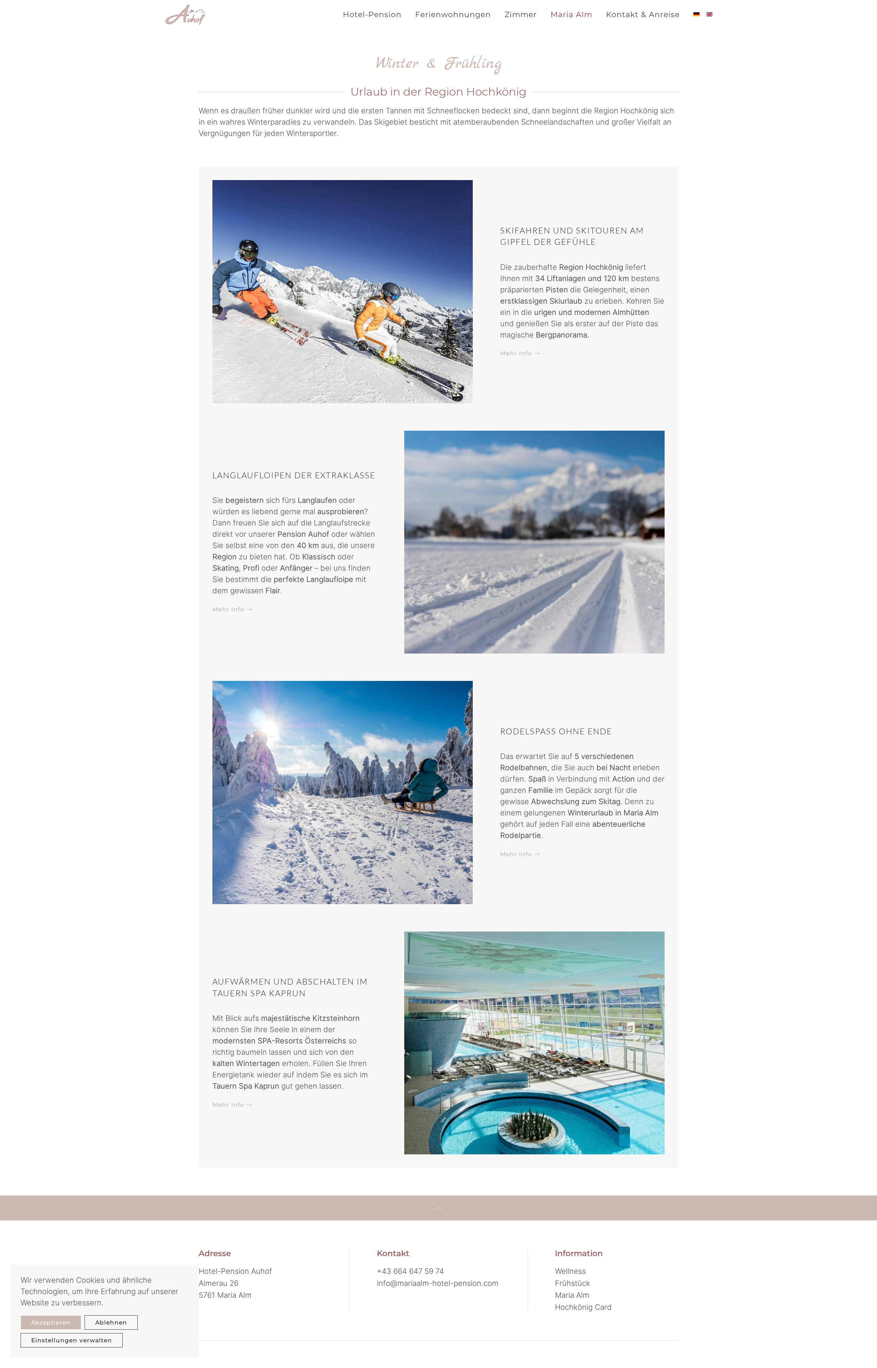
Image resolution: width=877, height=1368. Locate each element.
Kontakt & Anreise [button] (643, 14)
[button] (438, 1208)
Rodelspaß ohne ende (556, 731)
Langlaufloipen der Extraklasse (293, 475)
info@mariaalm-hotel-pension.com (437, 1283)
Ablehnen (111, 1322)
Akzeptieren (51, 1322)
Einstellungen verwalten (71, 1340)
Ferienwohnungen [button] (453, 14)
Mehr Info (516, 353)
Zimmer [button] (521, 14)
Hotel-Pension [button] (372, 14)
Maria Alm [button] (571, 14)
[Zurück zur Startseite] (188, 14)
